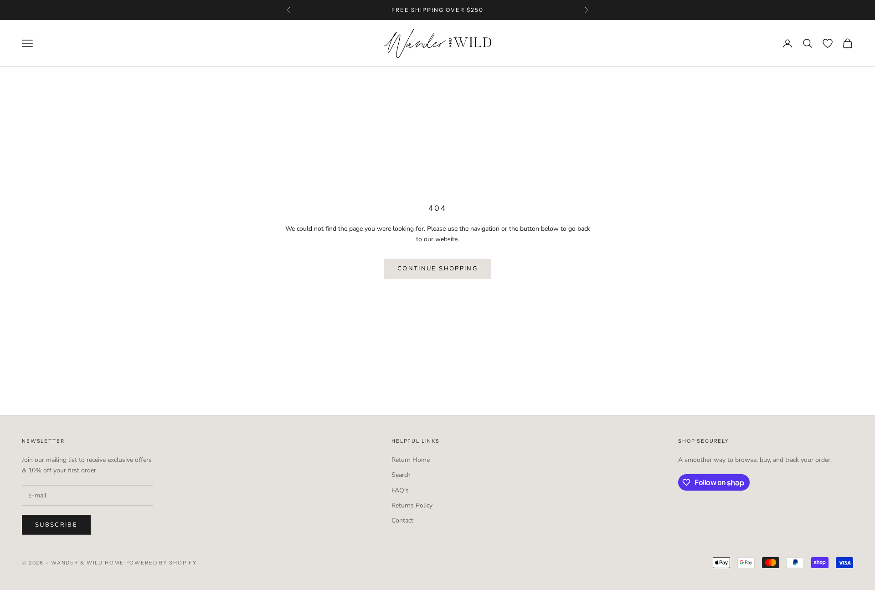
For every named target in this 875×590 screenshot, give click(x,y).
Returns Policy (411, 505)
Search (401, 475)
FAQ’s (400, 490)
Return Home (410, 459)
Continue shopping (437, 268)
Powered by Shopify (161, 562)
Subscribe (56, 525)
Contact (402, 520)
